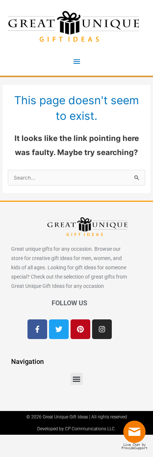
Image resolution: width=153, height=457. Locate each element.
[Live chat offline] (136, 435)
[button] (77, 379)
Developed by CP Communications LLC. (76, 428)
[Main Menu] (76, 62)
